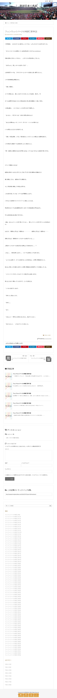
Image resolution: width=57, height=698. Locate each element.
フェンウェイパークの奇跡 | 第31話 (13, 573)
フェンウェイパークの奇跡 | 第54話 (13, 618)
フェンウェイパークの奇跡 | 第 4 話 (13, 520)
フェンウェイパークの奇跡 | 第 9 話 (13, 530)
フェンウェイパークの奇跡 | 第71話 (13, 651)
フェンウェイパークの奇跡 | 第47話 (13, 604)
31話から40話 (8, 673)
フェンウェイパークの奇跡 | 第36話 (13, 582)
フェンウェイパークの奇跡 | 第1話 (12, 514)
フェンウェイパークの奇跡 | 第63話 (13, 635)
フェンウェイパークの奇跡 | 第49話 (13, 608)
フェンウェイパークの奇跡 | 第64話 (13, 637)
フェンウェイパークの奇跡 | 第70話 (13, 649)
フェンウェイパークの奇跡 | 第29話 (13, 569)
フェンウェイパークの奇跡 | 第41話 (13, 592)
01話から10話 (8, 664)
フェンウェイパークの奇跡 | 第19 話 (13, 549)
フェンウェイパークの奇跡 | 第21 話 (13, 553)
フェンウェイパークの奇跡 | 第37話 (13, 584)
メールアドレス (25, 463)
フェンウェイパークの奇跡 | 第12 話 (22, 413)
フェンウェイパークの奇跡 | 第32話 (13, 575)
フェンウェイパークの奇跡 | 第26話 (13, 563)
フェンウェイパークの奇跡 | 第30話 (13, 571)
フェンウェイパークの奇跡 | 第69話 (13, 647)
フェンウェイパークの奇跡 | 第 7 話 (13, 526)
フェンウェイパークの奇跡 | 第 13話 (13, 538)
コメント (7, 449)
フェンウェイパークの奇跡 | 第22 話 (13, 555)
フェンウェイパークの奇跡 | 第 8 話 (13, 528)
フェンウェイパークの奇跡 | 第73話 (13, 655)
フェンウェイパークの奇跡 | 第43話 (13, 596)
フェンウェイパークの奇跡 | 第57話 (13, 623)
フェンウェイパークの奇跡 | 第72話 (13, 653)
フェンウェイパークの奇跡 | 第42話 (13, 594)
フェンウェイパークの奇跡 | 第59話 (13, 627)
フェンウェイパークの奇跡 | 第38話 (13, 586)
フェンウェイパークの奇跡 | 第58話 (13, 625)
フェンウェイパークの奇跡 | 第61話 (13, 631)
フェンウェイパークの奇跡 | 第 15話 (22, 393)
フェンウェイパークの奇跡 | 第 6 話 (13, 524)
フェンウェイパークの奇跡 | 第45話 (13, 600)
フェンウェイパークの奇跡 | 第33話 (13, 577)
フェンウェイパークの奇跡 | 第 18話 (13, 547)
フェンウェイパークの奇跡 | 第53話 (13, 616)
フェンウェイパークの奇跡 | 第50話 (13, 610)
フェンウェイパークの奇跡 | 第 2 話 (13, 516)
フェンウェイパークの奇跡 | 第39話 (13, 588)
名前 (6, 463)
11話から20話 (14, 22)
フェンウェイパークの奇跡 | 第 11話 (13, 534)
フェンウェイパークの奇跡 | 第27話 (13, 565)
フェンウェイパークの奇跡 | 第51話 (13, 612)
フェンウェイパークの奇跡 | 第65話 (13, 639)
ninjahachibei (48, 338)
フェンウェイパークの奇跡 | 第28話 (13, 567)
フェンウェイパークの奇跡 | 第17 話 (22, 383)
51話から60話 (8, 678)
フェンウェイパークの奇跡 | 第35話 (13, 580)
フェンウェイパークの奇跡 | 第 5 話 (13, 522)
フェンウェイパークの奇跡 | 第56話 (13, 621)
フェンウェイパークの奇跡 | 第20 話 (22, 373)
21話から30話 (8, 670)
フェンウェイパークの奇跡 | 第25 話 (13, 561)
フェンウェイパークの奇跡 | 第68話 (13, 645)
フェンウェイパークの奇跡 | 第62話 (13, 633)
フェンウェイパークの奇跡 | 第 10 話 (13, 532)
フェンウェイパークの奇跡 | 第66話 (13, 641)
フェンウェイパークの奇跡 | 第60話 (13, 629)
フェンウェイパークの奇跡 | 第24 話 (13, 559)
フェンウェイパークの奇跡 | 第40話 (13, 590)
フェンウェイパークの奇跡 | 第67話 (13, 643)
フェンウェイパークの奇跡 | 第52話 (13, 614)
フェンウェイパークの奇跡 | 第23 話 (13, 557)
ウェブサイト (8, 469)
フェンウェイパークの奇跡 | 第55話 (13, 619)
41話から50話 (8, 675)
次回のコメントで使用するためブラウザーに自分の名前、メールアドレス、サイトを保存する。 (27, 475)
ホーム (7, 22)
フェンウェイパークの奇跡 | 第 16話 (22, 403)
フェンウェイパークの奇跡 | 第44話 (13, 598)
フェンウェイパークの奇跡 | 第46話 (13, 602)
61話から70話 (8, 681)
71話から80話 (8, 684)
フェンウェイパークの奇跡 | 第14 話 (13, 540)
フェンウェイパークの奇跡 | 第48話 (13, 606)
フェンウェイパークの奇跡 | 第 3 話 (13, 518)
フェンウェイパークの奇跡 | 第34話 (13, 579)
